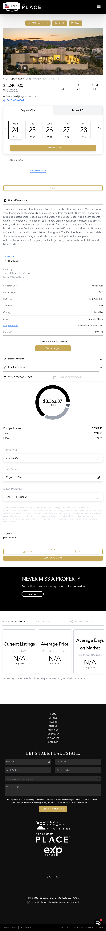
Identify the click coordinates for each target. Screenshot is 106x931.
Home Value (53, 734)
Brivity (14, 927)
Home (53, 714)
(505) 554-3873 (53, 876)
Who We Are (53, 738)
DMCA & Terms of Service (83, 927)
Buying (53, 722)
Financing (53, 730)
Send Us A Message (53, 808)
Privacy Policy (64, 927)
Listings (53, 718)
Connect (53, 742)
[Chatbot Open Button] (98, 923)
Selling (53, 726)
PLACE (76, 898)
